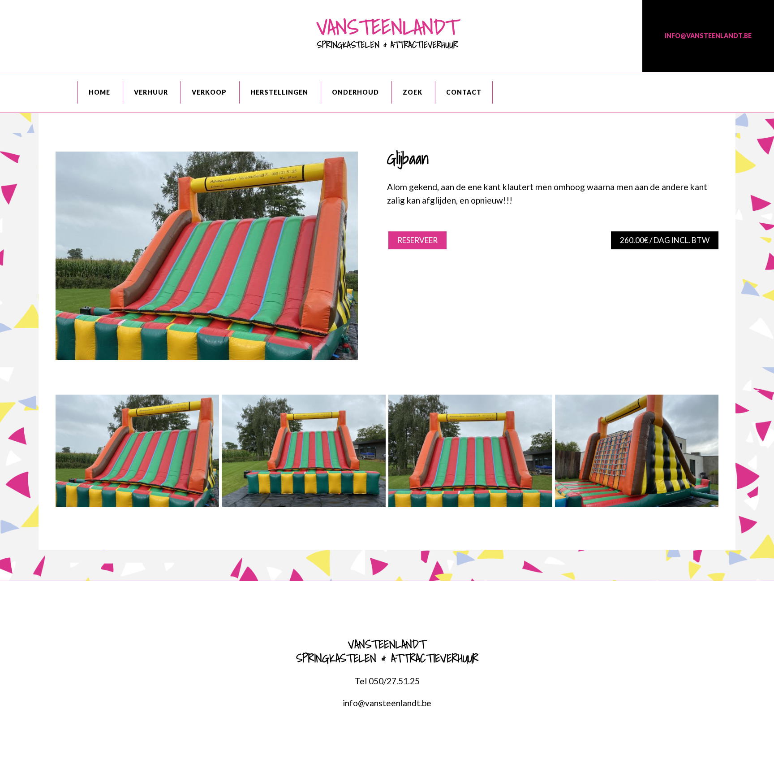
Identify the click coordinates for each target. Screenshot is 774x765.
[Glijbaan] (206, 357)
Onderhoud (355, 92)
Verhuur (151, 92)
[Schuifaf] (637, 453)
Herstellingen (279, 92)
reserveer (417, 240)
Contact (464, 92)
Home (99, 92)
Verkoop (209, 92)
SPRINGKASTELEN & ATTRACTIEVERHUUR (387, 31)
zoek (412, 92)
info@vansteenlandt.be (708, 35)
